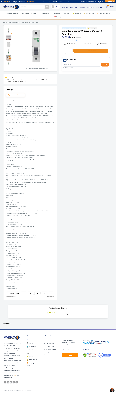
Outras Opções (90, 13)
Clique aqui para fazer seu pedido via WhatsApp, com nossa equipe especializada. (86, 54)
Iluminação (25, 13)
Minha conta (99, 7)
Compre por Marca (104, 13)
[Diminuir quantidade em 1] (63, 51)
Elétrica (35, 13)
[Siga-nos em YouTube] (10, 382)
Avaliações (65, 7)
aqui (15, 375)
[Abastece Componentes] (12, 337)
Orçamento (82, 7)
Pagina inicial (6, 22)
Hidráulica (57, 13)
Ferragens (67, 13)
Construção (78, 13)
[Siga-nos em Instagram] (8, 382)
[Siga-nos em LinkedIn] (16, 382)
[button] (88, 28)
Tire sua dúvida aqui (16, 95)
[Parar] (37, 293)
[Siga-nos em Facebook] (5, 382)
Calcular (105, 64)
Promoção (59, 17)
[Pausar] (24, 293)
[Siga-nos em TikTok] (13, 382)
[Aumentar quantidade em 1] (71, 51)
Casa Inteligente (13, 13)
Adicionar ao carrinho (91, 50)
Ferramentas (45, 13)
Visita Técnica (73, 7)
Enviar (70, 355)
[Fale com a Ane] (112, 389)
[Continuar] (31, 293)
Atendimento (90, 7)
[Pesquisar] (47, 7)
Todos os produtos (15, 22)
